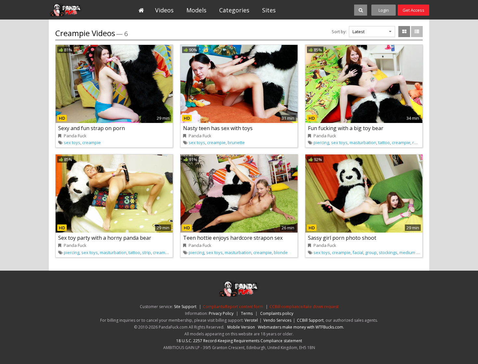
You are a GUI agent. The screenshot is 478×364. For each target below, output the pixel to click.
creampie (91, 142)
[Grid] (404, 31)
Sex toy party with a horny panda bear (104, 237)
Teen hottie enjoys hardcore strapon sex (233, 237)
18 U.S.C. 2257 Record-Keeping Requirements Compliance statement (239, 341)
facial (357, 252)
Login (383, 10)
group (371, 252)
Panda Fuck (78, 9)
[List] (417, 31)
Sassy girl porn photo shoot (342, 237)
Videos (164, 10)
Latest (358, 31)
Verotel (251, 320)
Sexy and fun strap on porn (91, 128)
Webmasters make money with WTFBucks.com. (301, 327)
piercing (321, 142)
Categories (234, 10)
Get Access (413, 10)
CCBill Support (310, 320)
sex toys (72, 142)
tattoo (384, 142)
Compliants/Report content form (233, 306)
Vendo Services (277, 320)
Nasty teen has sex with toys (218, 128)
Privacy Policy (221, 313)
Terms (247, 313)
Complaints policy (276, 313)
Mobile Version (241, 327)
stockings (388, 252)
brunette (236, 142)
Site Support (185, 306)
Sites (269, 10)
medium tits (410, 252)
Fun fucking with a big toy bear (345, 128)
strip (146, 252)
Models (196, 10)
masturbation (363, 142)
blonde (281, 252)
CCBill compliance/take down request (304, 306)
